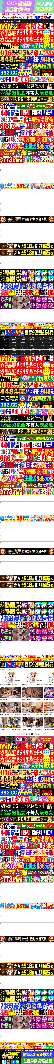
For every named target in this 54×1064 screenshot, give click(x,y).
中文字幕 (23, 339)
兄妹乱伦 (23, 353)
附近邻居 (14, 342)
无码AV (4, 348)
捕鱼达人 (14, 345)
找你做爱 (32, 342)
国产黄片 (14, 350)
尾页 (44, 734)
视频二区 (5, 339)
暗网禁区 (41, 350)
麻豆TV (23, 348)
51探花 (32, 348)
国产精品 (14, 337)
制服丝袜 (51, 339)
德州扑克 (32, 345)
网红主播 (23, 337)
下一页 (35, 734)
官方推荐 (5, 345)
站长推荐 (5, 342)
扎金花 (50, 345)
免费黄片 (32, 350)
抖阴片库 (5, 350)
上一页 (23, 734)
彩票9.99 (41, 345)
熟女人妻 (23, 350)
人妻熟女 (41, 339)
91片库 (41, 348)
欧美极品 (51, 337)
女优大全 (51, 348)
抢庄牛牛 (23, 345)
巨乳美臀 (32, 339)
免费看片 (5, 353)
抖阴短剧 (51, 353)
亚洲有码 (41, 337)
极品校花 (41, 353)
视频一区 (5, 337)
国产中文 (14, 353)
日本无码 (32, 337)
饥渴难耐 (23, 342)
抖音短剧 (14, 348)
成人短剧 (32, 353)
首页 (18, 734)
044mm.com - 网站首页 (12, 21)
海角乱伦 (51, 350)
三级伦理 (14, 339)
